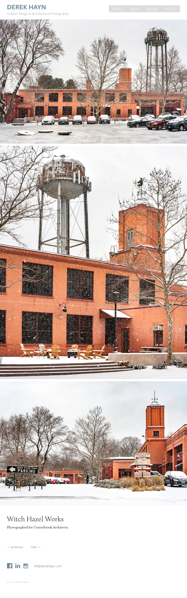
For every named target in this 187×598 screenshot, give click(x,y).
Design (152, 8)
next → (36, 546)
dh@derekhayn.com (48, 566)
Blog (135, 8)
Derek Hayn (26, 6)
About (117, 8)
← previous (15, 546)
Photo (170, 8)
